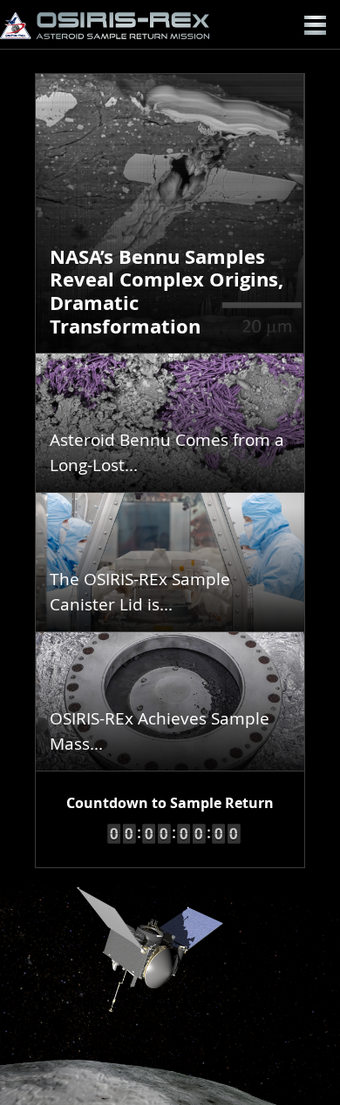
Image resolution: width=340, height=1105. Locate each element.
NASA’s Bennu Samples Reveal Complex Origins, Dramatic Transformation (166, 291)
